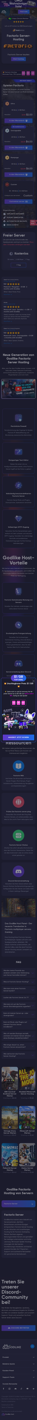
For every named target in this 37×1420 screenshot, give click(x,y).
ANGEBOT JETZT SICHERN (18, 737)
